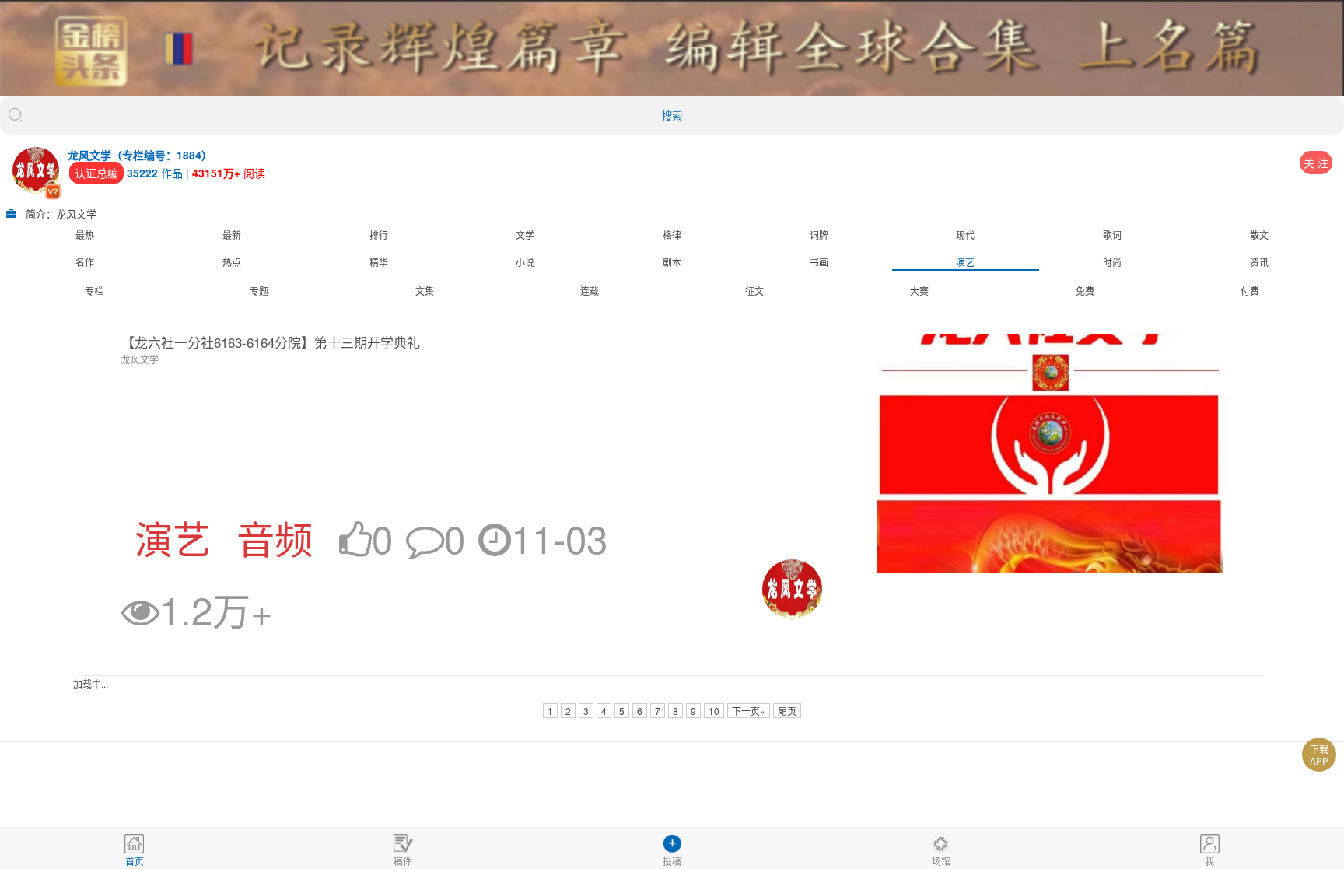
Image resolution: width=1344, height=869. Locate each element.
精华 (378, 261)
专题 (259, 290)
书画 (819, 261)
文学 (525, 234)
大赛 (919, 290)
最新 (231, 234)
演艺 (965, 261)
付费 (1250, 290)
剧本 (672, 261)
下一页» (748, 710)
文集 (424, 290)
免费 (1085, 290)
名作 (84, 261)
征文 (754, 290)
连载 (589, 290)
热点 (231, 261)
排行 (378, 234)
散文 (1259, 234)
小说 (525, 261)
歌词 (1112, 234)
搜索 (672, 116)
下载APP (1319, 754)
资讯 (1259, 261)
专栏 (94, 290)
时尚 (1112, 261)
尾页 (787, 710)
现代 (965, 234)
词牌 (819, 234)
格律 (672, 234)
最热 (84, 234)
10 (714, 710)
